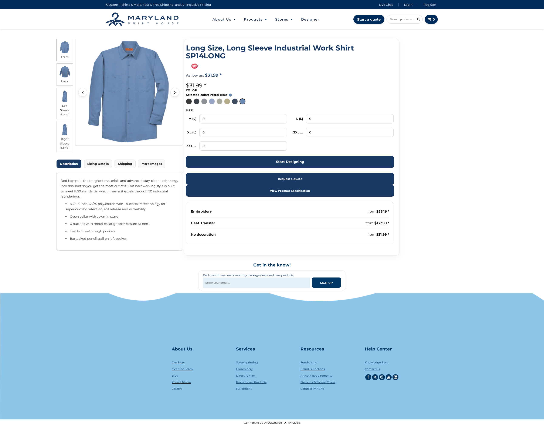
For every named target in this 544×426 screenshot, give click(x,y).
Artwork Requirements (316, 375)
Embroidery (201, 211)
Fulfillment (244, 388)
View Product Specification (290, 190)
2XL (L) (298, 132)
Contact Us (372, 369)
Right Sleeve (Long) (64, 143)
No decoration (203, 235)
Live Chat (386, 5)
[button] (224, 19)
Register (430, 5)
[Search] (418, 19)
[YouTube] (389, 377)
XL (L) (191, 132)
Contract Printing (312, 388)
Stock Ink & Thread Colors (317, 382)
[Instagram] (382, 377)
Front (64, 56)
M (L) (192, 119)
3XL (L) (191, 146)
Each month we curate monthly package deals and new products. (248, 275)
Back (64, 81)
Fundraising (308, 362)
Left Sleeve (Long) (64, 110)
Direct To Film (245, 375)
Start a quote (369, 19)
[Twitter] (375, 377)
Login (408, 5)
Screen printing (247, 362)
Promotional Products (251, 382)
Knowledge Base (376, 362)
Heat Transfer (203, 223)
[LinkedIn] (395, 377)
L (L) (299, 119)
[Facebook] (368, 377)
